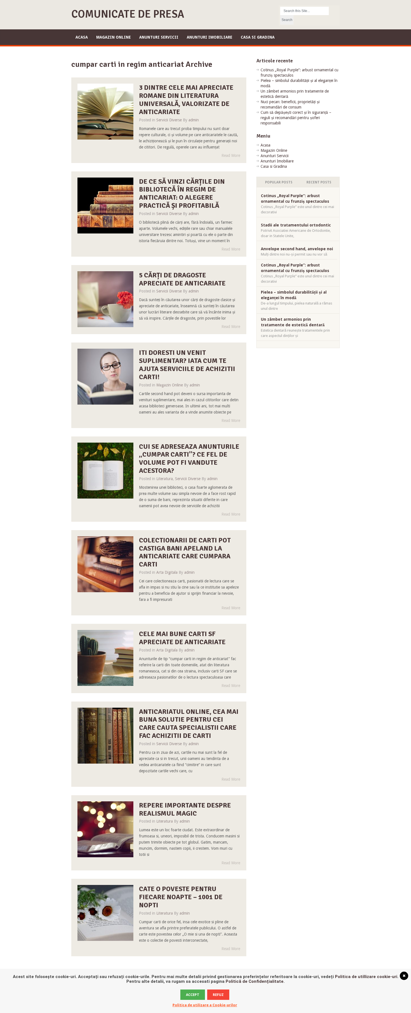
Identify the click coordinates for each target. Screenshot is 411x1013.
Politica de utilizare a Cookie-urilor (205, 1005)
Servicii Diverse (169, 120)
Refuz (218, 995)
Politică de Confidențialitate (255, 981)
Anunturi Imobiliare (209, 37)
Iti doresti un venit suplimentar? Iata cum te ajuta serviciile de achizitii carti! (187, 364)
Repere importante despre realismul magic (185, 809)
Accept (192, 995)
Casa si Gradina (258, 37)
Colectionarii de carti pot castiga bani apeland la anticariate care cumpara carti (185, 552)
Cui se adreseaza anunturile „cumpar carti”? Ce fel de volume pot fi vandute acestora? (189, 458)
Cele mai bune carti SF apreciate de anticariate (182, 638)
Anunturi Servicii (158, 37)
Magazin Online (113, 37)
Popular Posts (278, 182)
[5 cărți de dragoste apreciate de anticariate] (105, 299)
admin (193, 120)
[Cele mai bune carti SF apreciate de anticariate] (105, 658)
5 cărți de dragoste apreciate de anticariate (182, 279)
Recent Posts (318, 182)
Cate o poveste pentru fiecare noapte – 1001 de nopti (181, 897)
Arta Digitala (167, 572)
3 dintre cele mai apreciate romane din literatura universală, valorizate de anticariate (186, 99)
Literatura (164, 478)
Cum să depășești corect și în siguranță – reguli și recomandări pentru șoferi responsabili (296, 117)
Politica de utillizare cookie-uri (366, 976)
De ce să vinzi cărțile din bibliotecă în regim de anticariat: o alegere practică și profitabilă (182, 193)
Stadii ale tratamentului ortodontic (296, 225)
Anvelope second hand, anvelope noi (297, 249)
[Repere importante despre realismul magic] (105, 829)
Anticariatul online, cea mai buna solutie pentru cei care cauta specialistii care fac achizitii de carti (188, 723)
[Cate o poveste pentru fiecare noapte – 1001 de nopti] (105, 913)
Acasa (81, 37)
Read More (230, 155)
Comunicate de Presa (127, 14)
